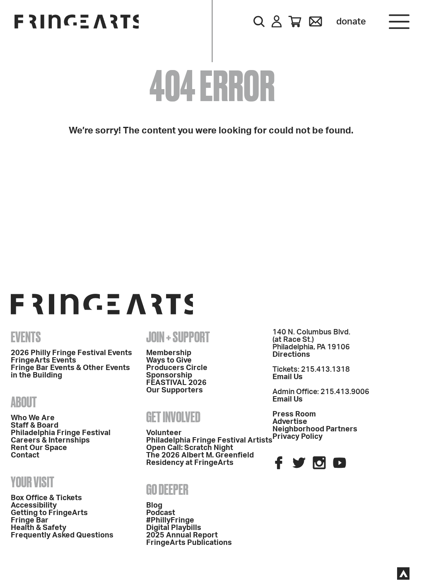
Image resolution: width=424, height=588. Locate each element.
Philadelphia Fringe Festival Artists (209, 440)
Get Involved (173, 417)
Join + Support (178, 337)
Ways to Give (169, 360)
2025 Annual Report (182, 535)
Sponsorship (169, 375)
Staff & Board (34, 425)
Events (26, 337)
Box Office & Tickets (46, 498)
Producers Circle (176, 368)
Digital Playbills (173, 528)
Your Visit (32, 482)
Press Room (294, 414)
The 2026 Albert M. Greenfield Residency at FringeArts (200, 459)
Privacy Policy (297, 436)
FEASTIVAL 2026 (176, 383)
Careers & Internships (50, 440)
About (24, 402)
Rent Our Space (39, 448)
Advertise (289, 422)
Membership (168, 353)
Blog (154, 505)
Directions (291, 354)
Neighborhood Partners (314, 429)
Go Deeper (167, 489)
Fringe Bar (29, 520)
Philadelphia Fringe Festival (61, 433)
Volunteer (164, 433)
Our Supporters (174, 390)
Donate (351, 21)
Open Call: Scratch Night (189, 448)
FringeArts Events (43, 360)
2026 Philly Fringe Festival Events (71, 353)
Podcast (160, 513)
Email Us (287, 377)
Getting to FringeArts (49, 513)
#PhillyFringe (170, 520)
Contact (25, 455)
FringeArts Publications (189, 543)
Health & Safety (38, 528)
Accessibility (34, 505)
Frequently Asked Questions (62, 535)
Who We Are (33, 418)
